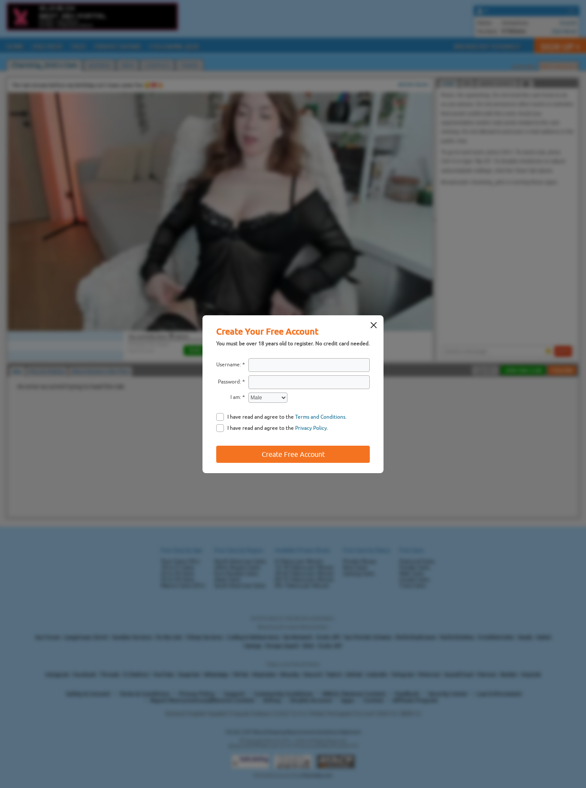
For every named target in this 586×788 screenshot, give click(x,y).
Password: (229, 382)
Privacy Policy (311, 428)
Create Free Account (293, 454)
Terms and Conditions (320, 417)
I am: (235, 397)
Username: (228, 365)
